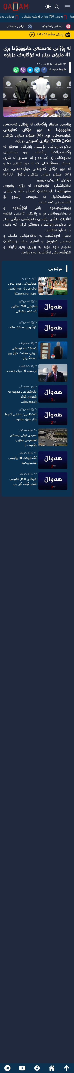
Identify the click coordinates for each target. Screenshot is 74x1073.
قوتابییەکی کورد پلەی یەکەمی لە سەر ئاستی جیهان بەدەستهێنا (22, 289)
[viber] (23, 70)
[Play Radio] (32, 34)
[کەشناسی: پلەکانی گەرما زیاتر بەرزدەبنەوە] (52, 416)
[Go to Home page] (15, 6)
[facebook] (44, 70)
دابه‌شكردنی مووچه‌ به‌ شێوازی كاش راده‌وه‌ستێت (22, 397)
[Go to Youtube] (22, 1068)
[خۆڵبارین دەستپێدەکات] (52, 329)
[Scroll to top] (67, 1068)
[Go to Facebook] (37, 1068)
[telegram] (37, 70)
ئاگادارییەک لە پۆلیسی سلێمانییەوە (22, 460)
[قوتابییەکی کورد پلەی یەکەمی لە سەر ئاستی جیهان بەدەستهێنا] (52, 285)
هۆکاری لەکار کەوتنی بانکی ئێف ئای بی (23, 481)
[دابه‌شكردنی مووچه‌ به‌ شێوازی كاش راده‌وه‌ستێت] (52, 394)
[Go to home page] (52, 1068)
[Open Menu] (67, 7)
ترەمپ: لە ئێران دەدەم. (21, 371)
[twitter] (30, 70)
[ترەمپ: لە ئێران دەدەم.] (52, 373)
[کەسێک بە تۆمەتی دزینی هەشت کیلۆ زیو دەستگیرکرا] (52, 350)
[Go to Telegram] (7, 1068)
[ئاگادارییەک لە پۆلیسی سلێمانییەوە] (52, 460)
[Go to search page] (56, 6)
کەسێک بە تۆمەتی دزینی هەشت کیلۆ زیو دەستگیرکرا (22, 353)
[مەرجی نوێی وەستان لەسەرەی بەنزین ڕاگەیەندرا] (52, 437)
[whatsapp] (16, 70)
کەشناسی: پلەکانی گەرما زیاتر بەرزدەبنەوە (21, 417)
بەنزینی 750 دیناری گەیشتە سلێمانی (46, 17)
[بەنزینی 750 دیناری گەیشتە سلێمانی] (52, 308)
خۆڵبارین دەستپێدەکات (22, 327)
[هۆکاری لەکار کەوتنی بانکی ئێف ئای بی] (52, 481)
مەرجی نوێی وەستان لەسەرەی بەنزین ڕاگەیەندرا (23, 440)
